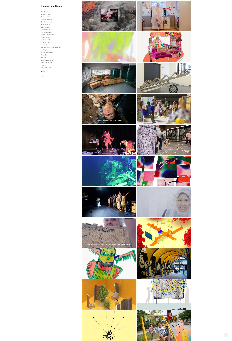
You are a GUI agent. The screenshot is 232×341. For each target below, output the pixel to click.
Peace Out (44, 55)
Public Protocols (46, 37)
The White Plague (46, 32)
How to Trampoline (46, 62)
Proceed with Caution (47, 52)
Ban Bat (43, 57)
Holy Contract (45, 45)
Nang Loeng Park (46, 68)
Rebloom (43, 65)
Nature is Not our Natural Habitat (51, 47)
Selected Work (45, 12)
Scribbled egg (45, 42)
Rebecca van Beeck (51, 5)
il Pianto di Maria (46, 14)
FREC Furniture (45, 24)
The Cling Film (45, 29)
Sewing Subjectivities (47, 35)
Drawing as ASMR (46, 19)
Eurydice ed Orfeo (46, 22)
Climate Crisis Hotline (47, 60)
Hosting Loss (45, 50)
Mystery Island (45, 40)
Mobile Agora (45, 27)
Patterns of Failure (46, 17)
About (43, 72)
